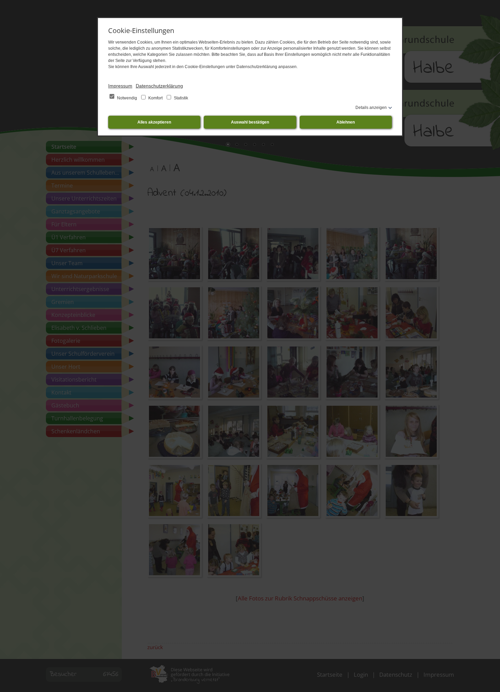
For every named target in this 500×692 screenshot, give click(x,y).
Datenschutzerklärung (159, 85)
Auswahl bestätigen (250, 122)
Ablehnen (345, 122)
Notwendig (127, 98)
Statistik (180, 98)
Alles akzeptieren (154, 122)
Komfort (155, 98)
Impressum (120, 85)
